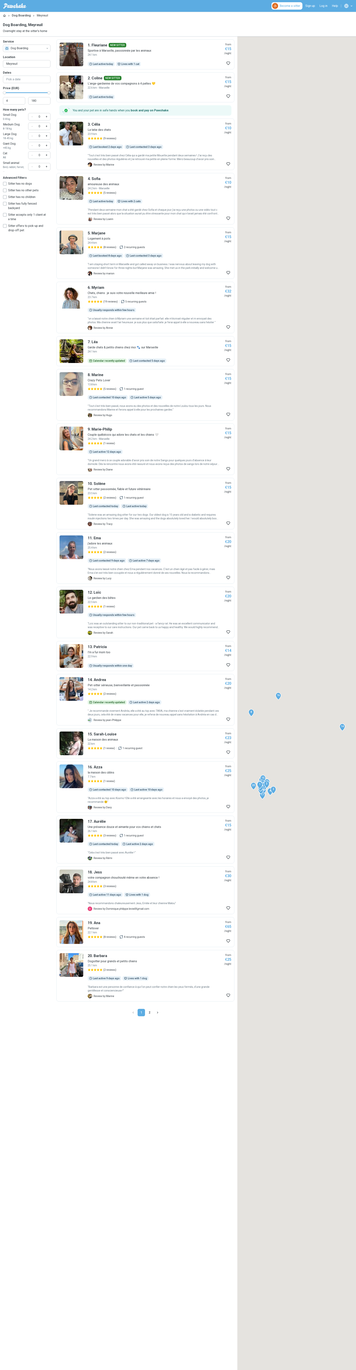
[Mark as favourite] (228, 63)
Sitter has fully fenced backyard (22, 206)
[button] (260, 785)
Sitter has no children (21, 197)
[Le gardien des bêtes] (145, 612)
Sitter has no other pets (23, 190)
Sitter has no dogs (20, 183)
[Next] (157, 1012)
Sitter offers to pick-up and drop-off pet (25, 228)
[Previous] (133, 1012)
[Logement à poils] (145, 253)
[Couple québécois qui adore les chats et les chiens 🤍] (145, 449)
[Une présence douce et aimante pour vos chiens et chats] (145, 839)
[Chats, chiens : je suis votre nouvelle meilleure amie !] (145, 307)
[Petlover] (145, 932)
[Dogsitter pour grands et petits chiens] (145, 975)
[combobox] (26, 48)
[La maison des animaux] (145, 743)
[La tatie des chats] (145, 144)
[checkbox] (5, 184)
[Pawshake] (15, 6)
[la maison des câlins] (145, 787)
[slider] (4, 92)
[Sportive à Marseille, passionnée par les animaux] (145, 54)
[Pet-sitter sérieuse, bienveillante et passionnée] (145, 699)
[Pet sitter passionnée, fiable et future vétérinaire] (145, 503)
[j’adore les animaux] (145, 558)
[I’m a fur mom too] (145, 656)
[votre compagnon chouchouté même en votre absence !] (145, 890)
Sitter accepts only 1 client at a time (27, 217)
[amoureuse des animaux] (145, 198)
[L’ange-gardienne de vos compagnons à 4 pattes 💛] (145, 87)
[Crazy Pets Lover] (145, 394)
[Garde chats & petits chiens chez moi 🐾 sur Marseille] (145, 351)
